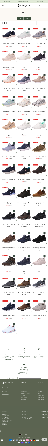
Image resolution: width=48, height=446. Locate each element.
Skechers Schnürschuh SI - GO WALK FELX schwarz (39, 225)
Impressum (40, 391)
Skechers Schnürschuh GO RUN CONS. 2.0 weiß (24, 112)
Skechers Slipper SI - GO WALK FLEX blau (9, 44)
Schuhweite (23, 395)
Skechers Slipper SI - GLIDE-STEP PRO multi (9, 89)
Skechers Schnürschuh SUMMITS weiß (24, 67)
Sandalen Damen (5, 414)
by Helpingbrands (27, 437)
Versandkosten (41, 397)
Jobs (39, 384)
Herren (27, 18)
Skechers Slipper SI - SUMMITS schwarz (9, 225)
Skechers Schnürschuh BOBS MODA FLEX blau (39, 44)
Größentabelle (24, 397)
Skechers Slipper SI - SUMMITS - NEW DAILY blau (9, 203)
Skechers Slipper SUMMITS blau (24, 179)
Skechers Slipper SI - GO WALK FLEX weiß (39, 135)
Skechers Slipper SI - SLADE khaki (39, 156)
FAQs (39, 386)
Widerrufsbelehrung (42, 395)
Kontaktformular (5, 394)
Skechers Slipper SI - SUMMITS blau (9, 156)
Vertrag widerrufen (42, 399)
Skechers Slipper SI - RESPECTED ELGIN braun (24, 316)
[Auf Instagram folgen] (0, 431)
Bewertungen (23, 399)
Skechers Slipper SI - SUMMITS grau (39, 89)
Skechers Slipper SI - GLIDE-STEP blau (9, 316)
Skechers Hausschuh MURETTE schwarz (39, 248)
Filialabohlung (24, 391)
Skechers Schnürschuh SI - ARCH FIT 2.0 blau (9, 112)
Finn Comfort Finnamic (26, 414)
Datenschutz (40, 389)
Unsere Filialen (24, 389)
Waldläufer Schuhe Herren (7, 418)
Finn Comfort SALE (25, 411)
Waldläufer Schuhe (5, 415)
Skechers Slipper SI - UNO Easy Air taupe (39, 316)
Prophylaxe (24, 415)
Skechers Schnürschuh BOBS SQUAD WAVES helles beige (8, 67)
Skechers (4, 423)
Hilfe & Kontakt (7, 1)
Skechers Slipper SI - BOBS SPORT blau (24, 271)
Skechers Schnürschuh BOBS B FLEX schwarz (39, 180)
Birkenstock (4, 411)
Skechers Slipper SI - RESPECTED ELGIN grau (8, 293)
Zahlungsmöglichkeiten (25, 393)
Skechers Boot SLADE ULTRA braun (9, 270)
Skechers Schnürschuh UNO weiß (8, 338)
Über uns (22, 386)
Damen (20, 18)
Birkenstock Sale (5, 412)
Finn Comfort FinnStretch (27, 417)
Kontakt (22, 384)
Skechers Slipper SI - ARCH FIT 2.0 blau (8, 180)
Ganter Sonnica (45, 414)
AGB (39, 393)
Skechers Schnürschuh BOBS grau (39, 270)
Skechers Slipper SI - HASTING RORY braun (24, 293)
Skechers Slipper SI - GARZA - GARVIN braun (39, 203)
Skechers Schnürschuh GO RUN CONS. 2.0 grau (39, 112)
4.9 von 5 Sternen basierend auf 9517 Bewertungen (30, 378)
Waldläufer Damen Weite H (7, 420)
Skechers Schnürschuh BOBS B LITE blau (39, 67)
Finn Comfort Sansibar (26, 412)
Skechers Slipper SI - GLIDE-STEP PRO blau (24, 248)
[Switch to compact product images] (6, 23)
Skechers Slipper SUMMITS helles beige (8, 135)
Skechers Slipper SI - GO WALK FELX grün (24, 44)
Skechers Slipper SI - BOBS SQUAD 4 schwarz (23, 203)
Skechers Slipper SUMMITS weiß (24, 134)
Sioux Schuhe (4, 424)
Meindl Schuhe (5, 417)
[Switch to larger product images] (2, 23)
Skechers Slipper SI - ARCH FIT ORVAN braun (24, 225)
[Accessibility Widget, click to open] (2, 440)
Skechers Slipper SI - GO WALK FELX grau (39, 293)
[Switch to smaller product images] (4, 23)
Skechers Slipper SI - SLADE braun (8, 247)
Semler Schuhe (5, 421)
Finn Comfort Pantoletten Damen (28, 418)
